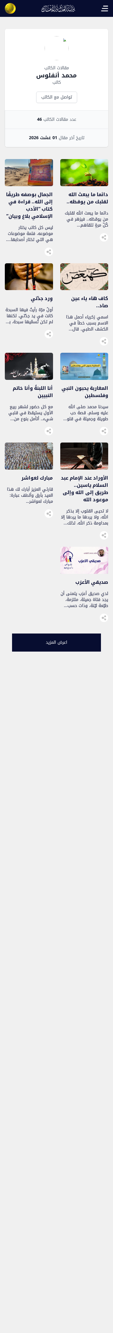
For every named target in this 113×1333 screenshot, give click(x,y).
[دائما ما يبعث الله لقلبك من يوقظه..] (84, 184)
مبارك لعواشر (37, 478)
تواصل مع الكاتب (56, 97)
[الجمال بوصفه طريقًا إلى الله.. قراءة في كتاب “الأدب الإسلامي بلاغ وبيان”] (29, 184)
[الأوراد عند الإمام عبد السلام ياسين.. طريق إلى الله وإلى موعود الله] (84, 468)
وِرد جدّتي (42, 298)
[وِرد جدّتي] (29, 288)
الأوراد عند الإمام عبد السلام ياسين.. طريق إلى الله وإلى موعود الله (84, 488)
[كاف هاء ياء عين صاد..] (84, 288)
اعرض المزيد (56, 642)
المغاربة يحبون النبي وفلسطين (84, 391)
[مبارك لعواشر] (29, 468)
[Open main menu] (104, 8)
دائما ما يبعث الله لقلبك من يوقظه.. (87, 198)
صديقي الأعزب (91, 582)
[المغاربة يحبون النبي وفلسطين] (84, 378)
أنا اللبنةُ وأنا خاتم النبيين (33, 391)
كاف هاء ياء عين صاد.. (89, 302)
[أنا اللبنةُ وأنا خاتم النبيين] (29, 378)
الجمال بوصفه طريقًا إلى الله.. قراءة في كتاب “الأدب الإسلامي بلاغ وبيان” (29, 205)
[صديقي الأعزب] (84, 572)
